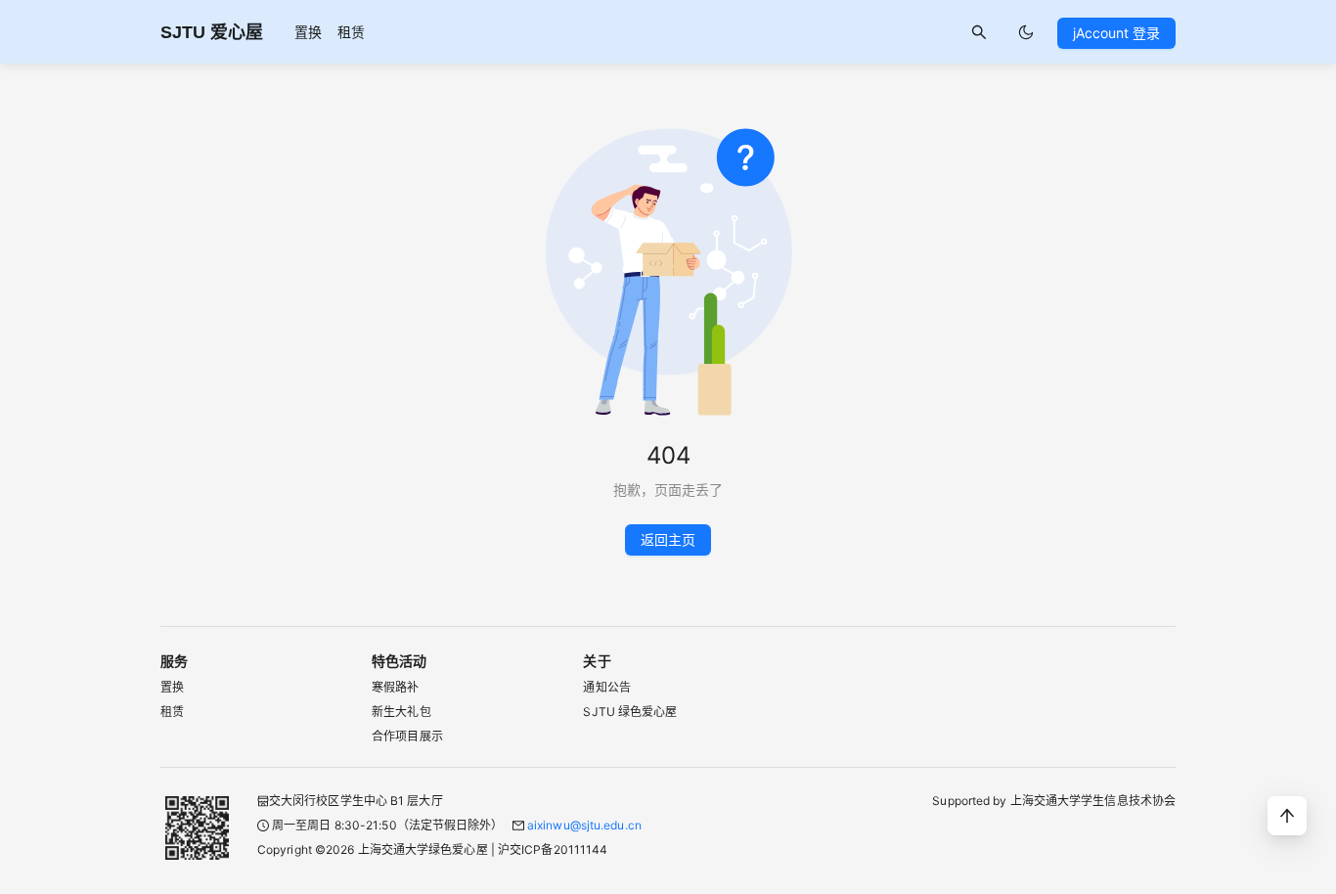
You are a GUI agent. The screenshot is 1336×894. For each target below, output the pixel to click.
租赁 (351, 31)
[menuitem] (308, 32)
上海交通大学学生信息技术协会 (1093, 800)
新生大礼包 (401, 711)
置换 (308, 31)
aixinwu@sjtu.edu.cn (584, 825)
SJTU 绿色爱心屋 (630, 711)
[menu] (330, 32)
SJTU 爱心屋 (211, 32)
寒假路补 (395, 687)
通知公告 (606, 687)
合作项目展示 (407, 736)
